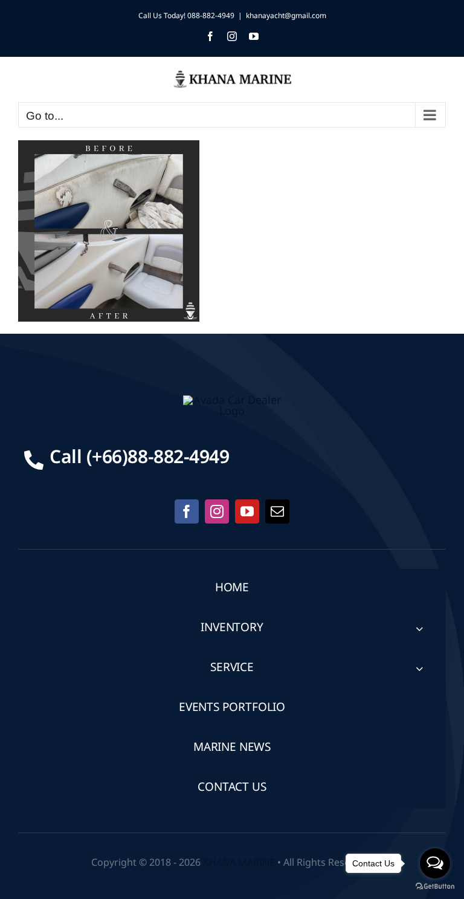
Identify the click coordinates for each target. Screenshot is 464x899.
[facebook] (187, 511)
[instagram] (217, 511)
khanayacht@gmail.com (286, 15)
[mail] (277, 511)
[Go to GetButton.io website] (435, 887)
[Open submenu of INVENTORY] (419, 628)
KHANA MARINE (239, 862)
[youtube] (247, 511)
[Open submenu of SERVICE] (419, 668)
